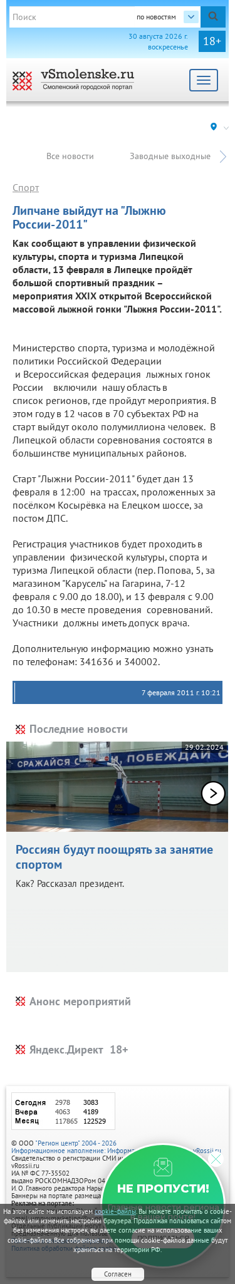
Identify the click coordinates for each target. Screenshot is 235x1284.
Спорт (26, 187)
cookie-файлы (115, 1211)
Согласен (118, 1274)
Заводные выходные (170, 156)
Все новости (70, 156)
